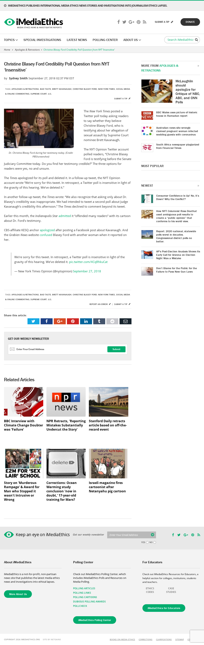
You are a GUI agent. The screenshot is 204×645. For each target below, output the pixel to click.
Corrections (145, 639)
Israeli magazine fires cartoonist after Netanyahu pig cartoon (107, 487)
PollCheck (80, 606)
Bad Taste (45, 89)
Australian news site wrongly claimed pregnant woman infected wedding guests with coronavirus (177, 131)
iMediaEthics (34, 22)
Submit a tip (121, 98)
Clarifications (164, 639)
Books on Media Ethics (122, 639)
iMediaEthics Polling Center (94, 620)
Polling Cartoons (85, 597)
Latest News (77, 40)
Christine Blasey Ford (85, 89)
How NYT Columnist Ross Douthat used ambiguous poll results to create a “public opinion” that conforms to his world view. (176, 216)
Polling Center (105, 40)
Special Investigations (42, 40)
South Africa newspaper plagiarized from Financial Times (177, 146)
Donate (190, 22)
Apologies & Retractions (27, 49)
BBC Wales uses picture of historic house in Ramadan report (176, 113)
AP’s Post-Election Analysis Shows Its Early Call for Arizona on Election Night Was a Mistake (178, 255)
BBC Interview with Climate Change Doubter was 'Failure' (23, 425)
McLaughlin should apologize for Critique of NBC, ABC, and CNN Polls (188, 91)
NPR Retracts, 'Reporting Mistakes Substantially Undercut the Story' (66, 425)
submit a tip (162, 22)
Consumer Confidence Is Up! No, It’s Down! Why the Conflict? (177, 197)
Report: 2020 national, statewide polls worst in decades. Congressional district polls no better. (176, 236)
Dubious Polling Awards (89, 601)
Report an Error (98, 304)
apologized (47, 230)
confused (46, 235)
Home (7, 49)
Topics (9, 40)
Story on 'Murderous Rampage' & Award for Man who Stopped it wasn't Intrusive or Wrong (21, 491)
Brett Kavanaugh (62, 89)
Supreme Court (38, 93)
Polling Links (82, 592)
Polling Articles (84, 588)
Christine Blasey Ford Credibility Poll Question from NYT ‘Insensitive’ (79, 49)
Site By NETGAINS (52, 639)
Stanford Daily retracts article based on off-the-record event (108, 425)
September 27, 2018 (87, 271)
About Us (130, 40)
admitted (65, 216)
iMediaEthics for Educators (164, 608)
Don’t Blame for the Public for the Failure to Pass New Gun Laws (176, 269)
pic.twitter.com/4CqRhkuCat (88, 262)
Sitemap (179, 639)
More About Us (18, 594)
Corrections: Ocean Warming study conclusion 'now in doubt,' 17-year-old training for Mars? (61, 491)
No (151, 542)
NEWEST (147, 185)
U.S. (50, 93)
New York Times (106, 89)
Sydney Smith (18, 78)
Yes (143, 542)
